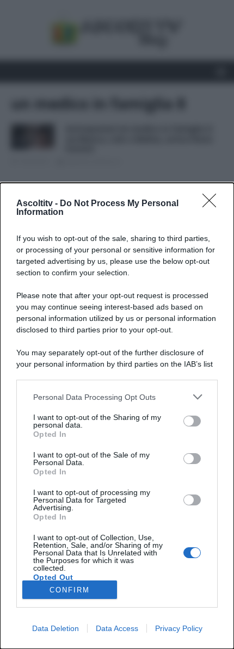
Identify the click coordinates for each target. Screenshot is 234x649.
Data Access (117, 628)
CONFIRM (70, 590)
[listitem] (117, 397)
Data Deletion (55, 628)
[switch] (192, 421)
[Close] (212, 204)
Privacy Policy (178, 628)
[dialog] (117, 416)
